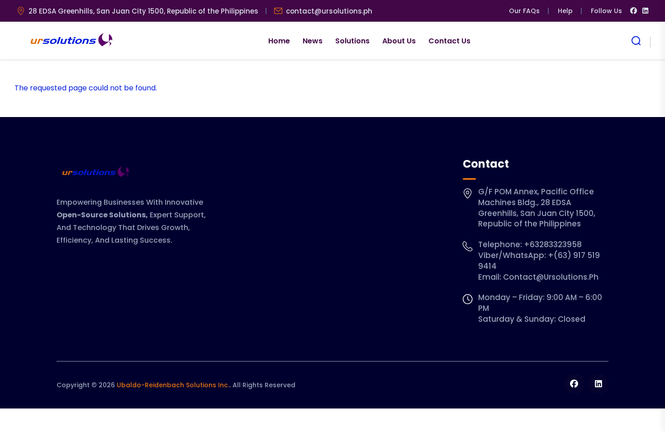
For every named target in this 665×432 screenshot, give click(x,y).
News (313, 41)
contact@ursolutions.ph (329, 11)
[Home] (70, 41)
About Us (399, 41)
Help (565, 10)
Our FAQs (524, 10)
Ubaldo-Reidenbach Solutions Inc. (173, 385)
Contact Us (449, 41)
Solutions (352, 41)
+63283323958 (553, 244)
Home (279, 41)
